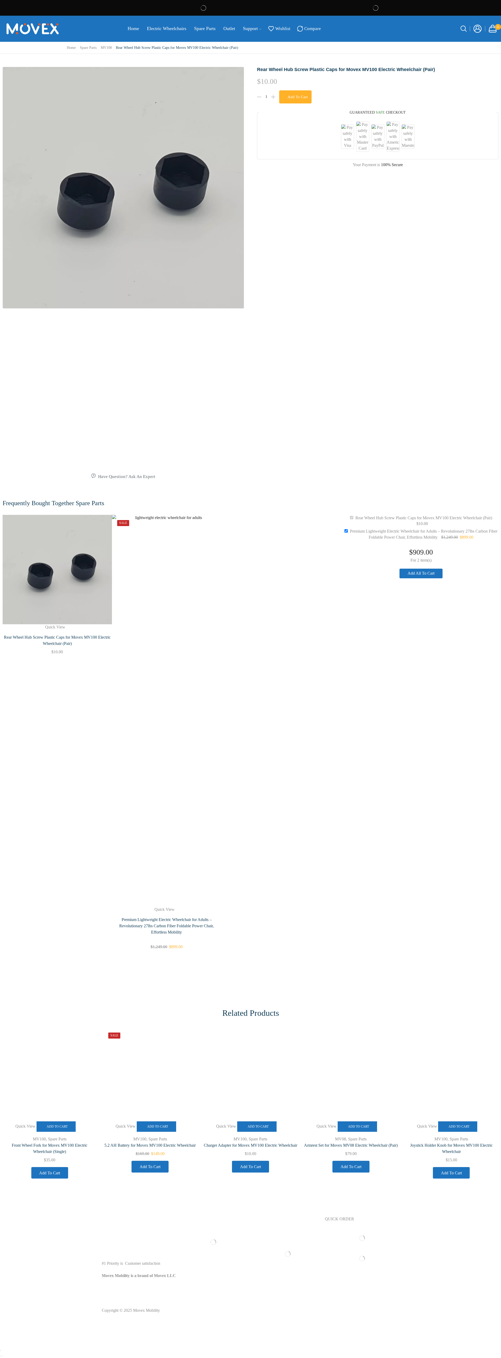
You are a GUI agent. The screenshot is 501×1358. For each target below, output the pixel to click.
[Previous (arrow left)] (0, 1356)
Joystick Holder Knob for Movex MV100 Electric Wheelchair (451, 1148)
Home (133, 28)
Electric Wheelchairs (166, 28)
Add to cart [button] (57, 1126)
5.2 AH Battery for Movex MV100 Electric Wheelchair (150, 1145)
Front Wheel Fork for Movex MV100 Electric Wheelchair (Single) (49, 1148)
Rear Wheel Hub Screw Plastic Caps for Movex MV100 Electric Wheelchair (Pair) (57, 640)
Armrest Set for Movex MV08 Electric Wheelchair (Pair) (351, 1145)
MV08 (340, 1139)
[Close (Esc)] (0, 1350)
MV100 (106, 47)
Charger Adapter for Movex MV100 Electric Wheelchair (250, 1145)
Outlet (229, 28)
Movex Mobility (146, 1310)
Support (250, 28)
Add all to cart (421, 573)
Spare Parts (205, 28)
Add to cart (298, 97)
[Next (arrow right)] (2, 1356)
